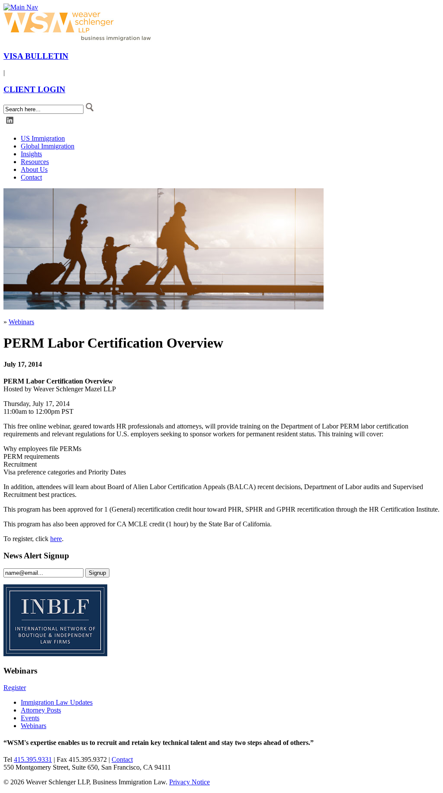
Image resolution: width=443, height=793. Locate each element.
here (56, 538)
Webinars (21, 322)
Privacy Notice (189, 782)
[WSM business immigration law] (79, 39)
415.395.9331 (33, 759)
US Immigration (43, 138)
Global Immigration (47, 146)
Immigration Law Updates (57, 702)
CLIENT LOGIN (34, 89)
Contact (31, 177)
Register (14, 687)
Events (30, 718)
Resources (35, 161)
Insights (31, 154)
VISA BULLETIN (35, 56)
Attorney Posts (41, 710)
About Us (34, 169)
